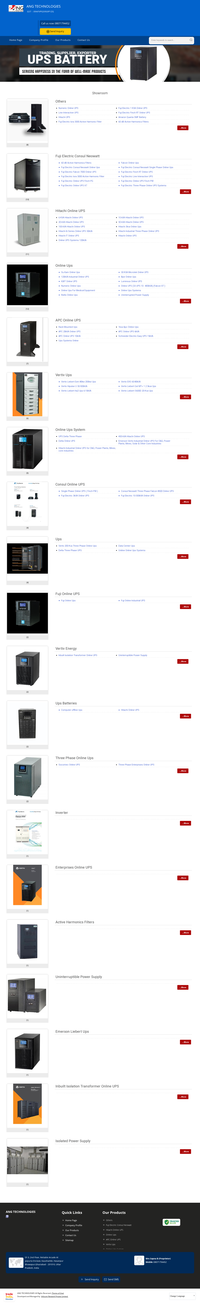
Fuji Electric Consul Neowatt (77, 156)
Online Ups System (70, 430)
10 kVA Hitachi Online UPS (131, 217)
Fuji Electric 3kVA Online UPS (75, 495)
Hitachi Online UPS (70, 211)
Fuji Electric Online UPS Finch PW (137, 181)
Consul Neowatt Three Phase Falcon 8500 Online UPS (147, 491)
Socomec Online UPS (69, 764)
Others (60, 101)
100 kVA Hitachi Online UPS (72, 226)
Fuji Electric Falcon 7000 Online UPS (78, 172)
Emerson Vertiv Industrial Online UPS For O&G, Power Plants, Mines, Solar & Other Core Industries (144, 442)
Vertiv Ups (63, 375)
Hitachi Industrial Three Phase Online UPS (138, 231)
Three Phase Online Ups (74, 758)
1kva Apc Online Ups (128, 327)
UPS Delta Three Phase (70, 436)
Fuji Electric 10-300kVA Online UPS (137, 495)
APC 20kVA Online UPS (70, 331)
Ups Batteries (66, 703)
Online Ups (64, 265)
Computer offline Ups (71, 710)
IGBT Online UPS (69, 281)
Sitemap (69, 1240)
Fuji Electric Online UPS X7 (74, 185)
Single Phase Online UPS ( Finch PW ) (79, 491)
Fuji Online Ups (68, 600)
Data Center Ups (126, 546)
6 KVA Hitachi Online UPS (71, 217)
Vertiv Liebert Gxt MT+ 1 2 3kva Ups (138, 386)
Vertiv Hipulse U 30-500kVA (74, 386)
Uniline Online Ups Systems (131, 550)
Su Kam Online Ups (70, 272)
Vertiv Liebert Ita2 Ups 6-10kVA (76, 390)
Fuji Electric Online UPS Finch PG (77, 181)
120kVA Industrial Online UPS (75, 276)
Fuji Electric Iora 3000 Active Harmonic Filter (80, 121)
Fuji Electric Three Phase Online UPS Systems (143, 185)
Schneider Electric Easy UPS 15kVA (135, 336)
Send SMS (113, 1279)
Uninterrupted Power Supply (135, 295)
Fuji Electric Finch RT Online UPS (134, 112)
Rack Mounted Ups (68, 327)
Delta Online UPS (67, 441)
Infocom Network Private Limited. (54, 1296)
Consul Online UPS (70, 484)
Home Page (15, 39)
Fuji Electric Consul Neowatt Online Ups (80, 167)
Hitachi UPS (64, 117)
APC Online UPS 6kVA (128, 331)
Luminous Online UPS (131, 281)
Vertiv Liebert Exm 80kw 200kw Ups (78, 381)
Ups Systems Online (68, 340)
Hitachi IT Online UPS (69, 235)
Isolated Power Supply (72, 1141)
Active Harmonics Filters (74, 922)
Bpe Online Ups (128, 276)
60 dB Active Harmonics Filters (133, 121)
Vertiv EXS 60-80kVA (131, 381)
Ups (58, 539)
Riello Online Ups (69, 295)
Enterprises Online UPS (73, 867)
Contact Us (84, 39)
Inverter (61, 813)
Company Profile (38, 39)
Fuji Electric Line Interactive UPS (137, 176)
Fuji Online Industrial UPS (133, 600)
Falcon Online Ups (130, 163)
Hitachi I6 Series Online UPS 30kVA (75, 231)
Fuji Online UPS (67, 594)
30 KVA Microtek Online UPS (134, 272)
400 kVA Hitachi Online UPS (131, 436)
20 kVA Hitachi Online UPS (71, 222)
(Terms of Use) (58, 1293)
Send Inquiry (56, 31)
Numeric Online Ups (71, 286)
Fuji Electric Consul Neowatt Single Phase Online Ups (147, 167)
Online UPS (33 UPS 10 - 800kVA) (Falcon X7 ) (143, 286)
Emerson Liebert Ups (72, 1031)
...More (183, 128)
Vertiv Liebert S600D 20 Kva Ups (137, 390)
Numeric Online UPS (68, 108)
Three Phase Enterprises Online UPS (136, 764)
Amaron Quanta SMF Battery (132, 117)
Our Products (63, 39)
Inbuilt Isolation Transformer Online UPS (78, 655)
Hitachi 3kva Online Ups (129, 226)
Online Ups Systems (131, 290)
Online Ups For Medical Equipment (78, 290)
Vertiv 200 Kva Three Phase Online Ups (78, 546)
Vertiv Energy (66, 648)
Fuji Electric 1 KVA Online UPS (132, 108)
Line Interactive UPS (68, 112)
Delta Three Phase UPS (70, 550)
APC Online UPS (68, 320)
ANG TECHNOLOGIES (44, 8)
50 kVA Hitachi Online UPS (131, 222)
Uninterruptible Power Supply (132, 655)
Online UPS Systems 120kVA (72, 240)
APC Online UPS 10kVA (70, 336)
